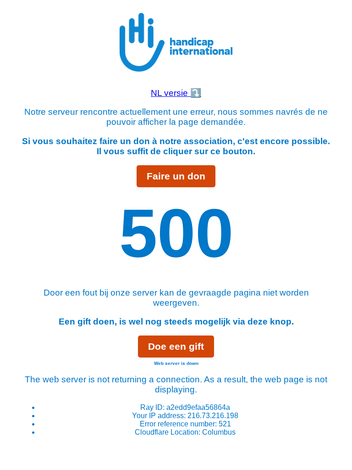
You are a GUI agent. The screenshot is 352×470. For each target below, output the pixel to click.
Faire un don (176, 176)
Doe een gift (176, 346)
